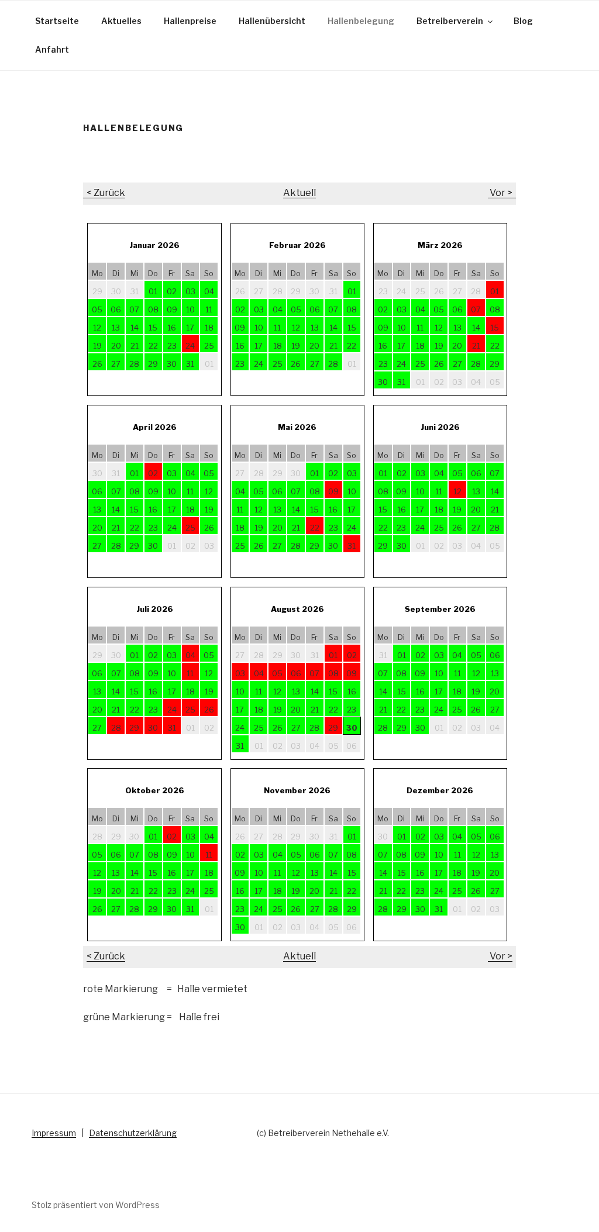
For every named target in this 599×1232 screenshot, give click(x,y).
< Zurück (104, 192)
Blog (523, 21)
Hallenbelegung (361, 21)
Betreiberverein (449, 21)
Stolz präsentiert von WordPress (96, 1205)
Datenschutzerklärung (133, 1133)
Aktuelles (121, 21)
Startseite (57, 21)
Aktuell (299, 192)
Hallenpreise (190, 21)
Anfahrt (52, 49)
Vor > (502, 192)
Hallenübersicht (272, 21)
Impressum (54, 1133)
